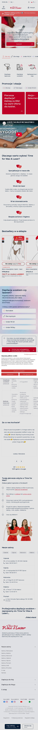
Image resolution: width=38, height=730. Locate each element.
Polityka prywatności (30, 354)
